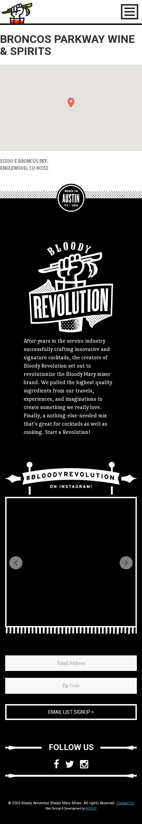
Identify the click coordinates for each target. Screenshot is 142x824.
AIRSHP (91, 808)
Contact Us (125, 803)
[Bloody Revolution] (71, 198)
